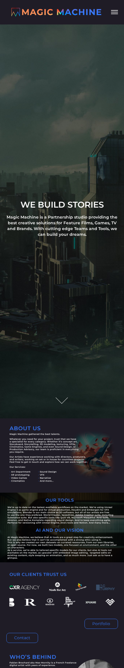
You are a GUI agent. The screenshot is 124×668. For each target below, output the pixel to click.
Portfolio (101, 623)
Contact (22, 638)
